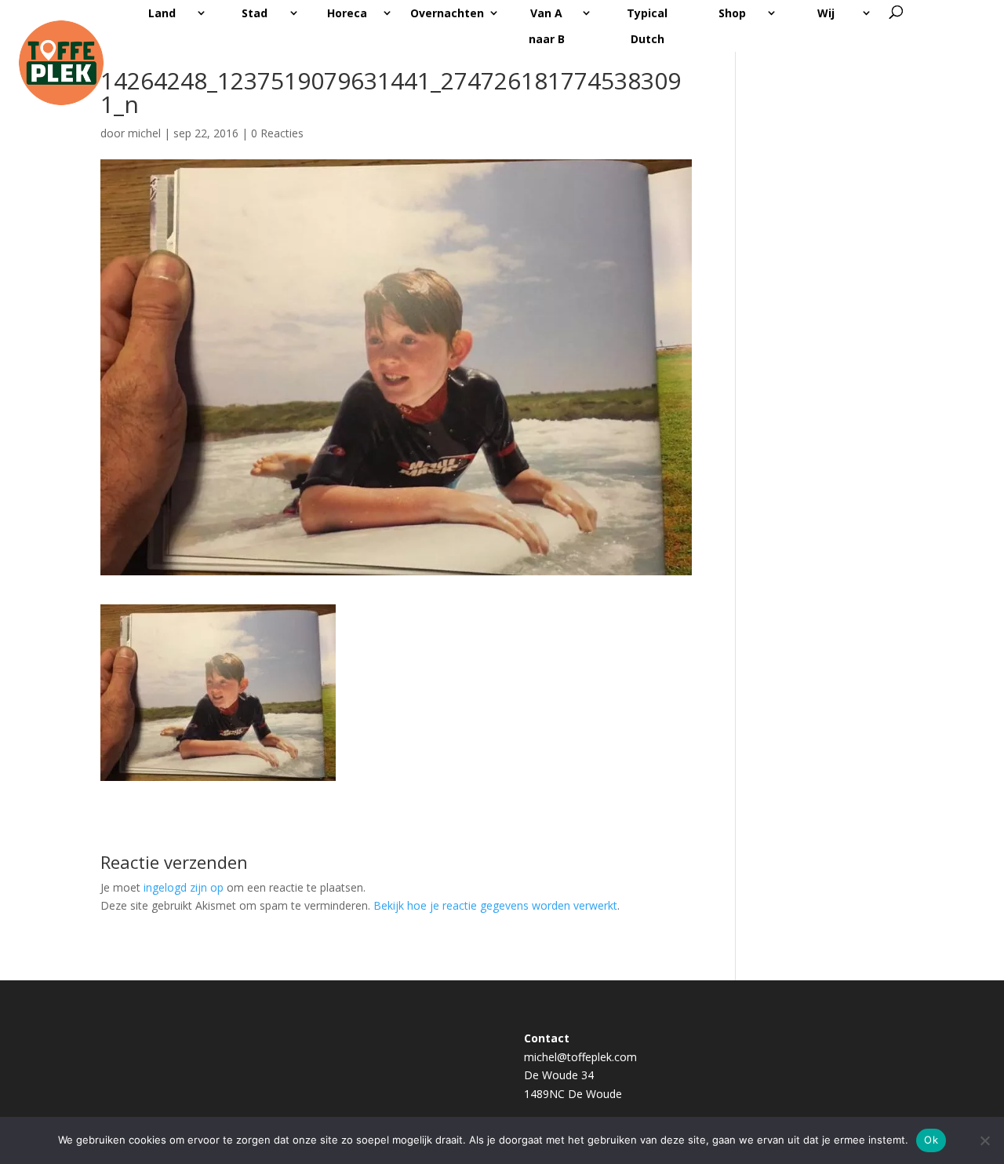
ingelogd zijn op (184, 887)
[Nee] (984, 1140)
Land (162, 12)
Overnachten (447, 12)
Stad (254, 12)
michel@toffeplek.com (580, 1056)
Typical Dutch (647, 25)
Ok (931, 1139)
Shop (732, 12)
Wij (826, 12)
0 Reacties (277, 133)
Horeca (347, 12)
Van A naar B (547, 25)
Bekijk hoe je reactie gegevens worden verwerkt (495, 905)
